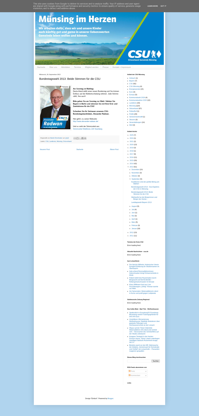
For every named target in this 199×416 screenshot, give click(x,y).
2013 (132, 167)
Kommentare (135, 375)
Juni (133, 213)
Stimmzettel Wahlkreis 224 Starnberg (87, 129)
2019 (132, 148)
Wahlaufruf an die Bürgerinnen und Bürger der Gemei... (144, 198)
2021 (132, 141)
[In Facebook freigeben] (82, 138)
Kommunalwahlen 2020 (138, 100)
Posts (132, 371)
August (134, 206)
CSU (47, 141)
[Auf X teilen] (80, 138)
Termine (77, 67)
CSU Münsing (134, 86)
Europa (132, 95)
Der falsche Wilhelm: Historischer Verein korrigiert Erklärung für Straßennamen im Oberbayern (144, 267)
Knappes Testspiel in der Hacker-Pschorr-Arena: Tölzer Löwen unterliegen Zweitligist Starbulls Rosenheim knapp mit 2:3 (144, 339)
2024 (132, 138)
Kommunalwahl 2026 (137, 97)
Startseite (41, 67)
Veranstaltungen (135, 122)
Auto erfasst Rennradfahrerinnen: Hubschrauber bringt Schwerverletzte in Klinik (143, 273)
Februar (135, 225)
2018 (132, 151)
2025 (132, 135)
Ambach (132, 78)
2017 (132, 154)
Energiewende (134, 89)
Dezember (136, 169)
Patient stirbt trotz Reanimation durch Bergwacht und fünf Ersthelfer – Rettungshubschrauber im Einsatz (142, 280)
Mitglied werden (92, 67)
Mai (133, 216)
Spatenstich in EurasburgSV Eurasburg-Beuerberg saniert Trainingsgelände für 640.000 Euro (144, 315)
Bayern (132, 81)
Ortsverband (67, 141)
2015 (132, 160)
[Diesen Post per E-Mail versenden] (75, 138)
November (136, 173)
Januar (134, 228)
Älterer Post (114, 149)
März (134, 222)
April (133, 219)
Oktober (135, 176)
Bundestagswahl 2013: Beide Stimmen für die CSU (142, 193)
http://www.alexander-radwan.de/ (85, 121)
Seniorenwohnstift (136, 117)
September (136, 179)
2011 (132, 236)
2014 (132, 164)
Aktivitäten (65, 67)
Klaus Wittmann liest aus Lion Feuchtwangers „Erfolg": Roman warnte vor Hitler (143, 286)
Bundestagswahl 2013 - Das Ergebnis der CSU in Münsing (145, 188)
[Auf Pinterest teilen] (85, 138)
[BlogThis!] (77, 138)
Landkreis (52, 141)
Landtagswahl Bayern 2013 (141, 202)
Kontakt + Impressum (122, 67)
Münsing (59, 141)
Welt (131, 125)
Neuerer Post (45, 149)
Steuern (132, 120)
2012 (132, 232)
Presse (106, 67)
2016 (132, 157)
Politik (131, 114)
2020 (132, 145)
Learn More (152, 6)
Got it (163, 6)
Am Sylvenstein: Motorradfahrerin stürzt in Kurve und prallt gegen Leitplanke (143, 292)
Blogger (110, 398)
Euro (131, 92)
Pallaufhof (133, 111)
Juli (133, 210)
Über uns (53, 67)
